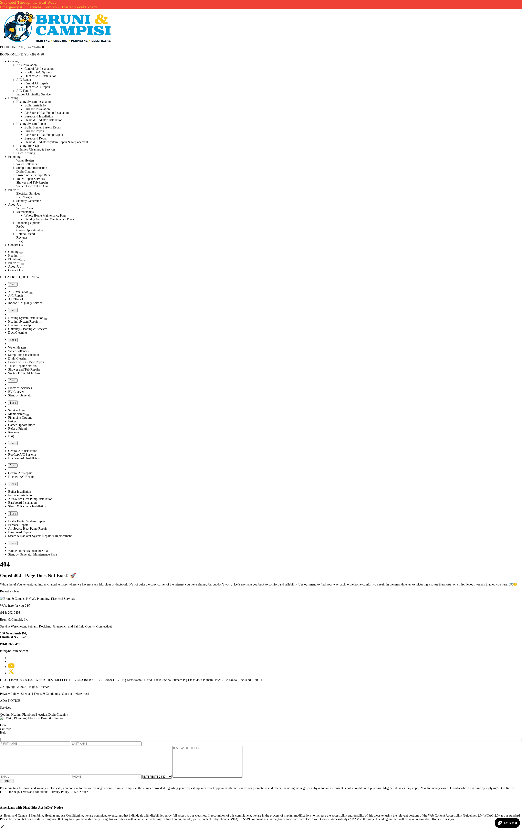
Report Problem (10, 591)
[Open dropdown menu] (21, 252)
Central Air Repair (36, 83)
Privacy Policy (10, 693)
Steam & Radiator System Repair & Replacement (56, 142)
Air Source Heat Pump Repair (43, 134)
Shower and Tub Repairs (32, 182)
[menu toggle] (1, 51)
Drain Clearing (25, 171)
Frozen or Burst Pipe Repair (34, 175)
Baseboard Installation (38, 116)
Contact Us (15, 245)
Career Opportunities (29, 230)
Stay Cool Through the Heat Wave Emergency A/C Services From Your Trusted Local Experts (49, 4)
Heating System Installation (34, 101)
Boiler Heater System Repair (42, 127)
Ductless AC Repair (37, 87)
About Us (14, 204)
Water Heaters (25, 160)
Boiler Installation (35, 105)
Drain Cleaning (58, 714)
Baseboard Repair (36, 138)
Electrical (14, 189)
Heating (13, 98)
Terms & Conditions (47, 693)
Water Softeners (26, 164)
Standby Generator (28, 201)
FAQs (20, 226)
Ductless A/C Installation (40, 76)
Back (13, 284)
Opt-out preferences (74, 693)
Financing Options (28, 223)
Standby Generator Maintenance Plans (49, 219)
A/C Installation (26, 65)
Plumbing (14, 156)
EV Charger (24, 197)
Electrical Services (28, 193)
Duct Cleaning (25, 153)
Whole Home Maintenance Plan (45, 215)
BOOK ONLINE (11, 47)
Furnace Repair (34, 131)
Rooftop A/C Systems (38, 72)
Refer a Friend (25, 234)
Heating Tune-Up (27, 145)
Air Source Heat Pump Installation (46, 112)
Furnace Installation (37, 109)
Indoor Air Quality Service (33, 94)
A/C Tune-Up (25, 90)
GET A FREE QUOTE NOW (19, 277)
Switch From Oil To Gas (32, 186)
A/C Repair (23, 79)
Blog (19, 241)
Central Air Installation (39, 68)
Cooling (13, 61)
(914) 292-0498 (34, 47)
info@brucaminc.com (14, 651)
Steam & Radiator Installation (43, 120)
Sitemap (26, 693)
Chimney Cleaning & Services (35, 149)
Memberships (25, 212)
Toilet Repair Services (30, 178)
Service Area (24, 208)
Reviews (22, 237)
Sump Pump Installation (31, 167)
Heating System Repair (31, 123)
